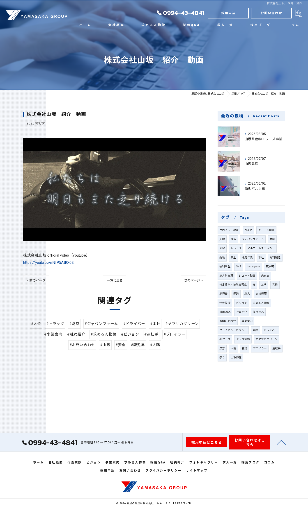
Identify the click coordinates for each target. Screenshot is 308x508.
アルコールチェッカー (261, 248)
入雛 (222, 239)
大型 (222, 248)
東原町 (270, 266)
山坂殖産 (236, 357)
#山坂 (105, 345)
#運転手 (151, 334)
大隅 (233, 348)
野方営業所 (226, 275)
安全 (233, 257)
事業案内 (247, 321)
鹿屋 (255, 330)
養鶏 (244, 348)
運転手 (276, 348)
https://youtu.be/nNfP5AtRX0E (48, 262)
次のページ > (193, 280)
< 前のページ (36, 280)
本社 (261, 257)
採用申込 (228, 13)
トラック (236, 248)
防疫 (272, 239)
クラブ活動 (243, 339)
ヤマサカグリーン (266, 339)
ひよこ (248, 230)
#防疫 (74, 324)
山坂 (222, 257)
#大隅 (155, 345)
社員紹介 (241, 312)
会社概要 (261, 293)
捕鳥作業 (247, 257)
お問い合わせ (271, 13)
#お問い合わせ (82, 345)
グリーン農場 (266, 230)
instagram (253, 266)
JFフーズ (224, 339)
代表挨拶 (224, 303)
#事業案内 (53, 334)
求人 (247, 293)
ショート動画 (247, 275)
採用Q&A (224, 312)
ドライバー (271, 330)
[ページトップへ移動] (281, 442)
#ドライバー (134, 324)
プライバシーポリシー (233, 330)
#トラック (55, 324)
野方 (222, 348)
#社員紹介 (76, 334)
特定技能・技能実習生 (233, 284)
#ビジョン (130, 334)
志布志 (265, 275)
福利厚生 (224, 266)
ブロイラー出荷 (229, 230)
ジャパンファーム (253, 239)
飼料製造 (275, 257)
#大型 (36, 324)
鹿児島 (223, 293)
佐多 (233, 239)
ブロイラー (260, 348)
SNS (238, 266)
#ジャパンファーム (101, 324)
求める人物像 (261, 303)
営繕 (275, 284)
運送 (236, 293)
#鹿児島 (138, 345)
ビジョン (241, 303)
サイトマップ (197, 470)
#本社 (155, 324)
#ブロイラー (174, 334)
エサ (264, 284)
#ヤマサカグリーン (182, 324)
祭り (222, 357)
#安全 (120, 345)
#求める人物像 (103, 334)
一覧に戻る (115, 280)
